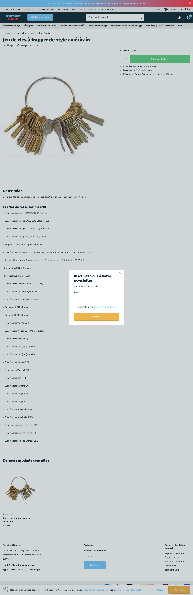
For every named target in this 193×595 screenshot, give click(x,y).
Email (77, 292)
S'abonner (96, 316)
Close (120, 273)
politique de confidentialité (103, 307)
